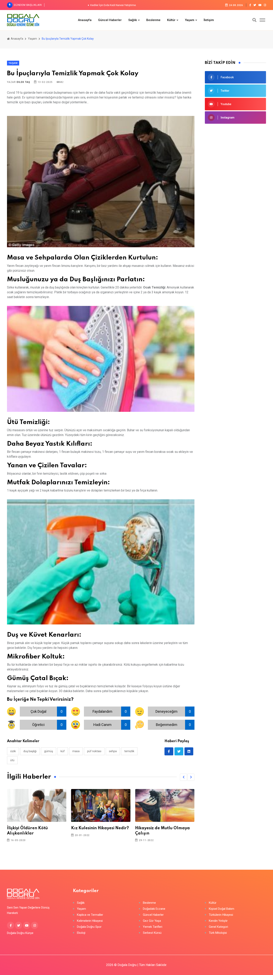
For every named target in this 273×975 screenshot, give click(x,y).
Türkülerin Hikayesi (221, 914)
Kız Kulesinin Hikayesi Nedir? (100, 828)
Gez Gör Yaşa (152, 920)
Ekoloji (81, 932)
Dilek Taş (23, 82)
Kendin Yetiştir (218, 920)
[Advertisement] (235, 157)
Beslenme (153, 20)
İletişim (209, 20)
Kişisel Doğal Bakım (221, 908)
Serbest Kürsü (152, 932)
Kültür (171, 20)
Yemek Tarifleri (152, 926)
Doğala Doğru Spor (89, 926)
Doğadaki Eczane (154, 908)
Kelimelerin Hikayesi (90, 920)
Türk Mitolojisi (218, 932)
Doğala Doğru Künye (20, 933)
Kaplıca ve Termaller (90, 914)
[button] (183, 777)
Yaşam (189, 20)
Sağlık (132, 20)
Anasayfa (85, 20)
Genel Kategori (218, 926)
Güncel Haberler (110, 20)
